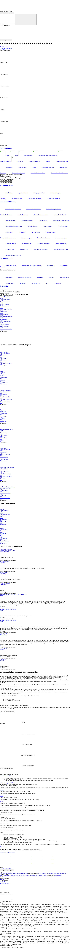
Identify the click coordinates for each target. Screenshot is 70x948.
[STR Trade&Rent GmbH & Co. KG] (26, 856)
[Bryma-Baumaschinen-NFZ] (58, 862)
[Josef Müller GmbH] (58, 856)
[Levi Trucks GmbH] (5, 859)
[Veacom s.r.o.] (16, 856)
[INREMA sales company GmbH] (37, 862)
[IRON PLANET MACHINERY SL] (26, 859)
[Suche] (26, 19)
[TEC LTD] (5, 856)
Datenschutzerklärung (22, 873)
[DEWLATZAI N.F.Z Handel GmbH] (37, 859)
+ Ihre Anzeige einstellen (6, 775)
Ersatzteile (4, 286)
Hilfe (6, 868)
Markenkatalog (57, 873)
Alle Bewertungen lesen (6, 549)
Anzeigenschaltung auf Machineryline (9, 875)
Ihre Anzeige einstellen (6, 180)
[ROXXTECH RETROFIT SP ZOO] (47, 862)
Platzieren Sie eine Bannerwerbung (38, 875)
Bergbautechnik (6, 258)
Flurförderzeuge (6, 185)
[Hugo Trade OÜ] (5, 862)
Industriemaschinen (8, 201)
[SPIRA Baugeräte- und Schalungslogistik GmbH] (16, 866)
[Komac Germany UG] (16, 862)
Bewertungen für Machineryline (46, 873)
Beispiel (2, 790)
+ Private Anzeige (4, 783)
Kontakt (9, 868)
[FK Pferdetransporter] (58, 859)
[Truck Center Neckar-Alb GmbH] (16, 859)
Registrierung (3, 846)
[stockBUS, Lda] (37, 856)
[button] (35, 32)
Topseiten (63, 873)
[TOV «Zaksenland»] (5, 866)
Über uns (2, 868)
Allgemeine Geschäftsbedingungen (8, 873)
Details (1, 796)
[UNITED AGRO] (47, 859)
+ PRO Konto (12, 783)
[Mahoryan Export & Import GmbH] (47, 856)
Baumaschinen (6, 148)
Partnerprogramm (57, 875)
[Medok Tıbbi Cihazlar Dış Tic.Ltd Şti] (26, 862)
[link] (35, 175)
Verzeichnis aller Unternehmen (7, 852)
